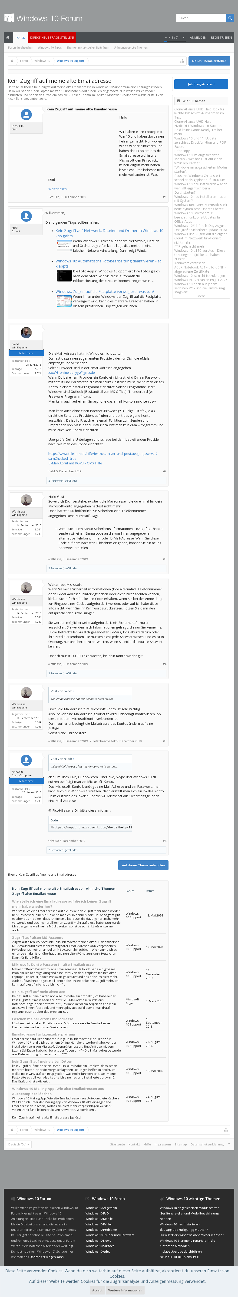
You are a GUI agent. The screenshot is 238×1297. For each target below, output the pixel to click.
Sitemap (181, 1144)
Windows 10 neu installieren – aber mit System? (200, 198)
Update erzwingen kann (47, 1257)
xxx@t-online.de (60, 372)
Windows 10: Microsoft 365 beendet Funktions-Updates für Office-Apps (197, 217)
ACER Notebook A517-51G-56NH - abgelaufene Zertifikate (200, 269)
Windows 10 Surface (100, 1246)
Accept (97, 1290)
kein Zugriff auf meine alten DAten (42, 1061)
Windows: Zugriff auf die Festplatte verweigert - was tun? (105, 291)
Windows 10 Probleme (101, 1230)
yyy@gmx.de (85, 372)
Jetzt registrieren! (201, 84)
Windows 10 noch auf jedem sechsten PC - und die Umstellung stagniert (199, 288)
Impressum (163, 1144)
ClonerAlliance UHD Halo (193, 121)
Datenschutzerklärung (207, 1144)
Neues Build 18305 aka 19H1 (179, 1257)
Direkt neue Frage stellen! (52, 37)
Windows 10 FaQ (97, 1213)
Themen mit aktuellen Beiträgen (87, 48)
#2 (164, 471)
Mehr (201, 296)
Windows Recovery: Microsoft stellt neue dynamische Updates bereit (200, 206)
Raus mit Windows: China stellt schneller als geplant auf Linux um (199, 177)
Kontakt (134, 1144)
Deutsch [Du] (17, 1144)
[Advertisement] (83, 144)
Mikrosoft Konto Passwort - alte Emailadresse (53, 964)
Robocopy (182, 151)
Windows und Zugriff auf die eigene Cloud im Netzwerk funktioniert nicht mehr (200, 238)
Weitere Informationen (125, 1290)
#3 (164, 559)
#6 (164, 841)
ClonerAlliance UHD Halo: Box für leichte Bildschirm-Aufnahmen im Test (199, 113)
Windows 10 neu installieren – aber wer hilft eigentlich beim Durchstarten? (200, 188)
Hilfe (147, 1144)
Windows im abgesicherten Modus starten (189, 1208)
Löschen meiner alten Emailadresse (42, 1018)
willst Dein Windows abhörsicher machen (193, 1235)
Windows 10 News (98, 1240)
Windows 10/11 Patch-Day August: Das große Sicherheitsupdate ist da (200, 227)
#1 (164, 197)
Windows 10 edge (98, 1251)
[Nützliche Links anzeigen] (182, 60)
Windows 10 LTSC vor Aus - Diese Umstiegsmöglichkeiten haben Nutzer (199, 254)
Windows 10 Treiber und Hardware (110, 1235)
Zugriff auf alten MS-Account (37, 937)
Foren (20, 38)
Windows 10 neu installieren (180, 1224)
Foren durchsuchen (20, 48)
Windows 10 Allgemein (101, 1208)
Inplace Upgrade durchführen (181, 1251)
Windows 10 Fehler (99, 1224)
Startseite (117, 1144)
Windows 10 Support (121, 95)
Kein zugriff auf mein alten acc (38, 991)
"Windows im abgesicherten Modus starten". (201, 169)
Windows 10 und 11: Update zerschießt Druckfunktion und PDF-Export (200, 142)
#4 (164, 664)
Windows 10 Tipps (50, 48)
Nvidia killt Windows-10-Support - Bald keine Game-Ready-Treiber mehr (199, 129)
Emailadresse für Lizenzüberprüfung (43, 1034)
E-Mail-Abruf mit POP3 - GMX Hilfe (75, 463)
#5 (164, 741)
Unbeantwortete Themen (131, 48)
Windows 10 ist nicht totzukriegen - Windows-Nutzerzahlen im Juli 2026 (200, 277)
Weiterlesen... (58, 188)
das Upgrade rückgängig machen (183, 1230)
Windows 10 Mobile (99, 1219)
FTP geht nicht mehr (189, 246)
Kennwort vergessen (189, 263)
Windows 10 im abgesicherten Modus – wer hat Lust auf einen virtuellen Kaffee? (198, 159)
